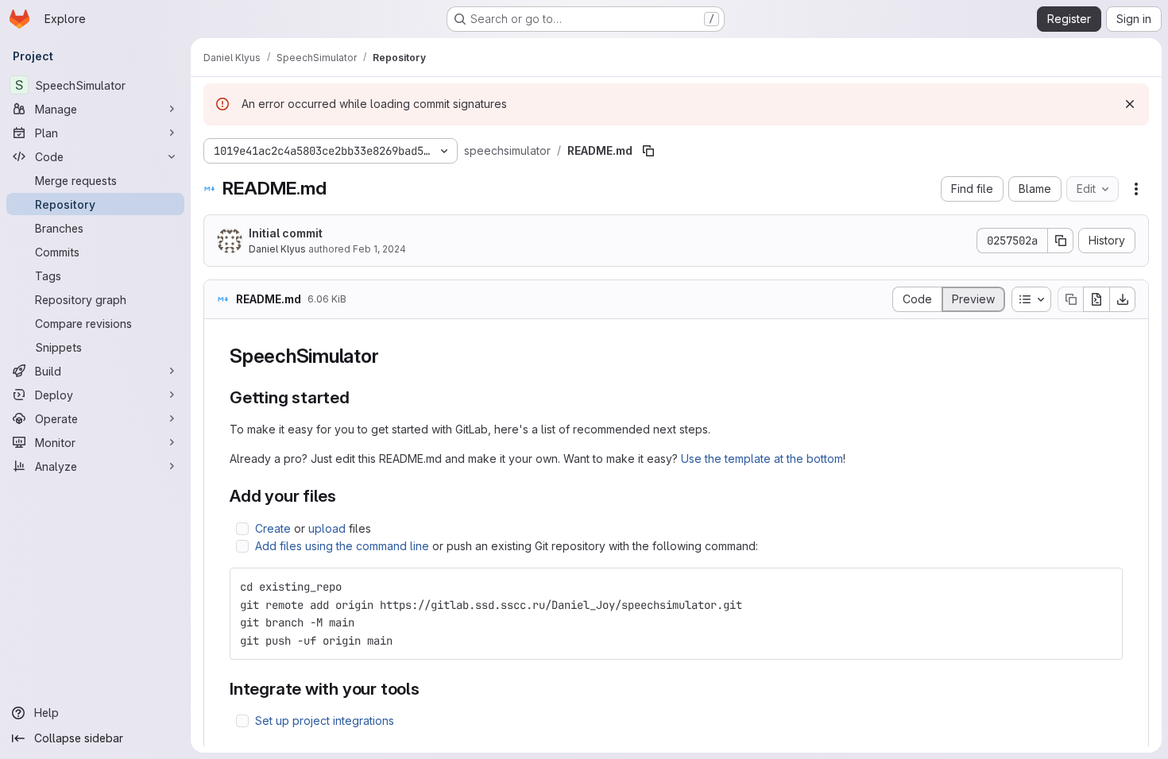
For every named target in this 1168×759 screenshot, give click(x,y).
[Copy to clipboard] (1103, 586)
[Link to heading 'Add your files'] (345, 496)
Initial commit (286, 233)
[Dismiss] (1129, 104)
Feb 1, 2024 (379, 249)
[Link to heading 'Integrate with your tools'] (429, 689)
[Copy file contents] (1070, 299)
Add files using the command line (342, 546)
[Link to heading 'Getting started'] (359, 397)
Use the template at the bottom (762, 458)
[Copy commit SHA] (1060, 240)
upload (327, 528)
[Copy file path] (648, 151)
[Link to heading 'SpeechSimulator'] (388, 356)
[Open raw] (1096, 299)
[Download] (1122, 299)
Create (273, 528)
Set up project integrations (324, 720)
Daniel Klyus (277, 249)
